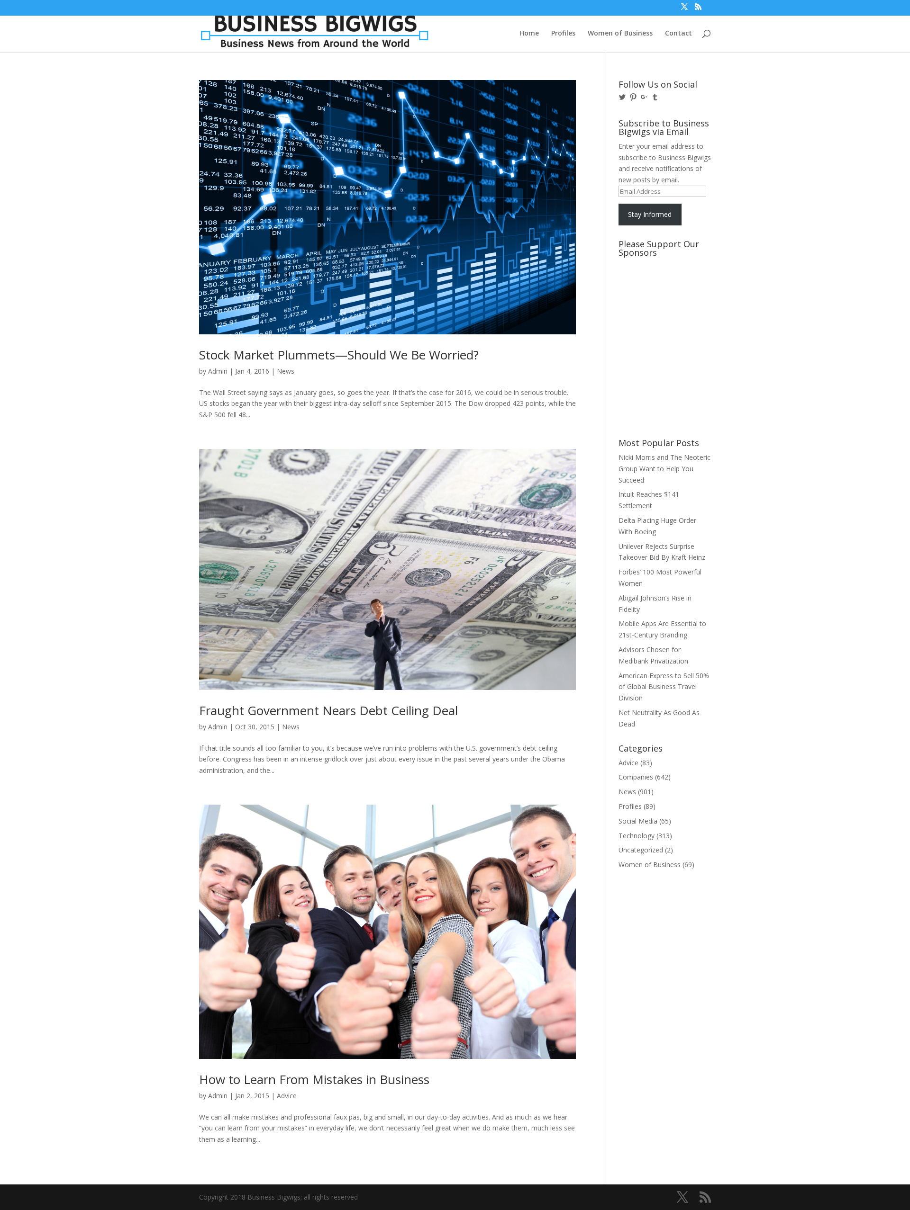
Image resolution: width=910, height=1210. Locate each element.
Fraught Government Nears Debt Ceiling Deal (328, 710)
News (285, 371)
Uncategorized (641, 849)
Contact (678, 33)
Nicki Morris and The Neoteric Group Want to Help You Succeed (664, 468)
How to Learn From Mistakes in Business (314, 1079)
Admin (218, 371)
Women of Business (620, 33)
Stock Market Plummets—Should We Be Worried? (339, 354)
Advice (287, 1095)
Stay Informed (650, 214)
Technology (637, 835)
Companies (636, 776)
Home (529, 33)
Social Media (638, 820)
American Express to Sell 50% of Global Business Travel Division (664, 687)
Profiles (563, 33)
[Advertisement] (661, 296)
